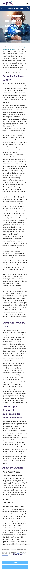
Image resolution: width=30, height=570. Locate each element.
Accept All (15, 567)
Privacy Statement (18, 553)
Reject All (15, 562)
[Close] (28, 547)
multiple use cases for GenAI (14, 48)
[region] (15, 557)
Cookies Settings (15, 558)
